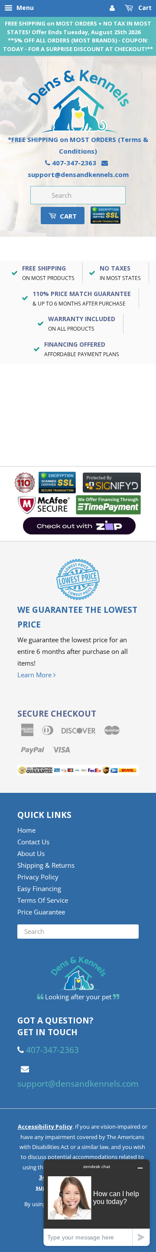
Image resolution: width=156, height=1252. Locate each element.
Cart (144, 7)
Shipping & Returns (46, 865)
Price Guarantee (41, 912)
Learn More (35, 674)
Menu (24, 7)
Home (26, 830)
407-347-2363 (74, 162)
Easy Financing (39, 888)
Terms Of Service (42, 900)
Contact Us (33, 841)
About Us (31, 853)
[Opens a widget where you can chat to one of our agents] (96, 1202)
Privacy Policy (37, 876)
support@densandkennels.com (78, 174)
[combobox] (78, 195)
